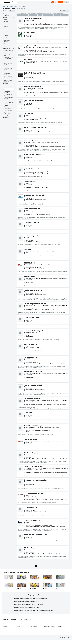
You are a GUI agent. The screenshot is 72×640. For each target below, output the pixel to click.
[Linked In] (60, 637)
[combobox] (45, 2)
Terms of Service (24, 637)
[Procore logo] (6, 2)
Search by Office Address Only (7, 14)
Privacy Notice (19, 637)
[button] (3, 19)
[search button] (52, 2)
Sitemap (40, 637)
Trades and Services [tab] (22, 622)
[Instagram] (66, 637)
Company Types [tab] (6, 622)
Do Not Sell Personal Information (33, 637)
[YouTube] (68, 637)
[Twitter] (64, 637)
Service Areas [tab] (29, 622)
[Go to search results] (13, 89)
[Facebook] (62, 637)
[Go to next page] (50, 566)
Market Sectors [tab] (13, 622)
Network (14, 2)
